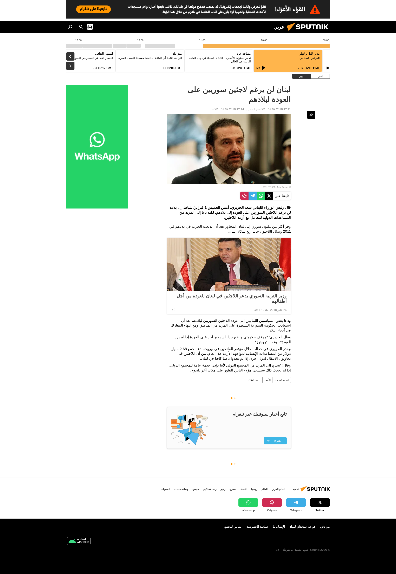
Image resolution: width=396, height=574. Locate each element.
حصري (233, 489)
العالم (265, 489)
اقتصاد (243, 489)
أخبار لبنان (254, 379)
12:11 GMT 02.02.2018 (275, 109)
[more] (173, 309)
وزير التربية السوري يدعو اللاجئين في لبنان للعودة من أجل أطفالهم (232, 298)
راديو (223, 489)
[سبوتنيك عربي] (309, 32)
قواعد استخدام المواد (302, 526)
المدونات (165, 489)
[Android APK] (79, 541)
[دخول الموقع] (81, 27)
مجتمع (195, 489)
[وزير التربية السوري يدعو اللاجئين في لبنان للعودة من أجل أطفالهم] (229, 264)
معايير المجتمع (233, 526)
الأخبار (267, 379)
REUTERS (269, 187)
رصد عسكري (210, 489)
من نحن (325, 526)
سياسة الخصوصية (257, 526)
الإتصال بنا (279, 526)
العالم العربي (282, 379)
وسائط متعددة (181, 489)
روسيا (254, 489)
